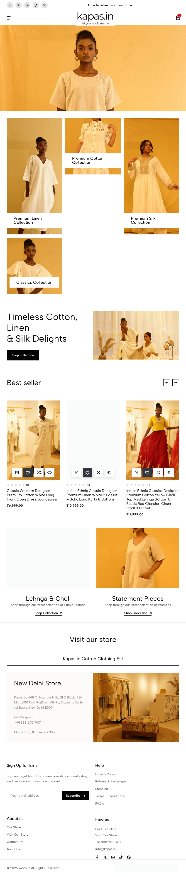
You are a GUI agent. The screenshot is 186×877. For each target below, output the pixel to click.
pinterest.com (44, 5)
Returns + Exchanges (110, 781)
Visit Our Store (17, 834)
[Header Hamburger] (9, 18)
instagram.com (27, 5)
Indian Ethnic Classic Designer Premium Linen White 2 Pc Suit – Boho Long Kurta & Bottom (91, 495)
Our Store (14, 827)
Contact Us (15, 842)
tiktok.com (36, 5)
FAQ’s (99, 804)
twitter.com (18, 5)
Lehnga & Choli (48, 598)
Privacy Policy (105, 774)
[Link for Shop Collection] (48, 558)
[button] (39, 472)
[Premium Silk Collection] (151, 176)
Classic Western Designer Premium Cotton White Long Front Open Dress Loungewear (32, 495)
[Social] (97, 857)
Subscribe (73, 796)
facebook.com (10, 5)
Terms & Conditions (110, 796)
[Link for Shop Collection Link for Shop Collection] (137, 558)
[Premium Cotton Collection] (92, 146)
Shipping (101, 789)
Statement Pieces (138, 598)
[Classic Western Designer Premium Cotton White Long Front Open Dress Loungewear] (33, 440)
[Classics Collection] (34, 266)
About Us (13, 849)
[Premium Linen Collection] (34, 176)
